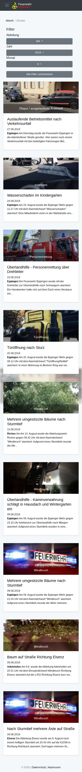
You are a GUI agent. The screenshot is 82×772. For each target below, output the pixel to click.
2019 (38, 52)
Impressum (54, 767)
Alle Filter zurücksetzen (39, 74)
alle (38, 41)
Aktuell (9, 20)
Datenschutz (39, 767)
